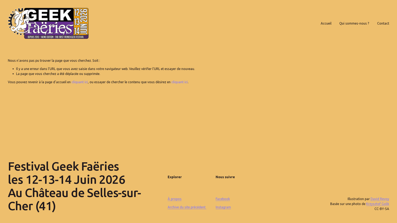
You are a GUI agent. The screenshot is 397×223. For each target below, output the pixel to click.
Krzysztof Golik (377, 204)
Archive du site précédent (187, 207)
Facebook (223, 199)
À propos (175, 199)
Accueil (326, 23)
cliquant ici (80, 82)
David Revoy (380, 199)
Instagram (223, 207)
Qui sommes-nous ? (354, 23)
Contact (383, 23)
